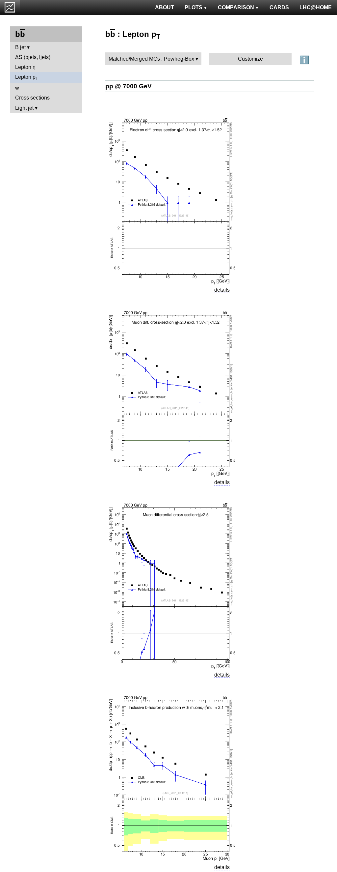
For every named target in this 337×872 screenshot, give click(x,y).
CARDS (279, 7)
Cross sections (32, 98)
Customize (250, 59)
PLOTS (193, 7)
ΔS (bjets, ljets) (32, 57)
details (222, 290)
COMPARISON (236, 7)
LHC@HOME (315, 7)
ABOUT (164, 7)
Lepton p (26, 77)
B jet (20, 47)
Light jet (24, 108)
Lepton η (25, 67)
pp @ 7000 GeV (128, 86)
